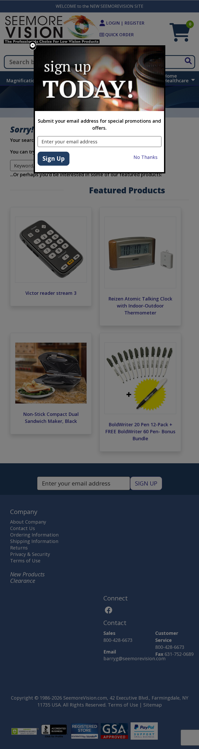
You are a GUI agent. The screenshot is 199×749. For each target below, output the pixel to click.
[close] (32, 45)
